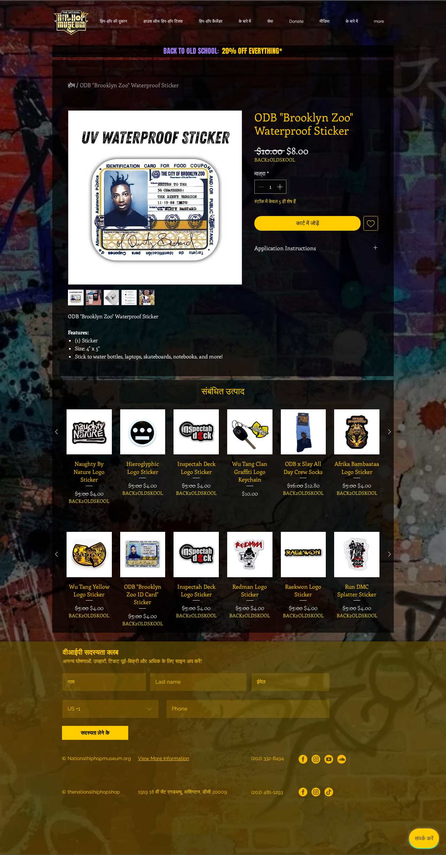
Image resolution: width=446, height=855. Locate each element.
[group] (223, 464)
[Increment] (280, 186)
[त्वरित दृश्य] (89, 432)
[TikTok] (328, 792)
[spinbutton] (270, 186)
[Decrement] (260, 186)
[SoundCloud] (341, 759)
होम (71, 85)
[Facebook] (303, 759)
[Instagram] (316, 759)
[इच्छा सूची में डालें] (370, 223)
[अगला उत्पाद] (389, 432)
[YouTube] (328, 759)
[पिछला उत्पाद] (56, 432)
